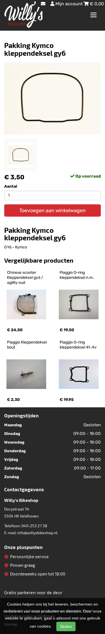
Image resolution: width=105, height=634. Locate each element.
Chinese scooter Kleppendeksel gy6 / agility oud (25, 277)
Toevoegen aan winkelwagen (52, 210)
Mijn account (69, 3)
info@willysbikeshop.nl (37, 532)
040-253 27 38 (34, 525)
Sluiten (66, 626)
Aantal (10, 186)
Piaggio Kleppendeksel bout (27, 345)
